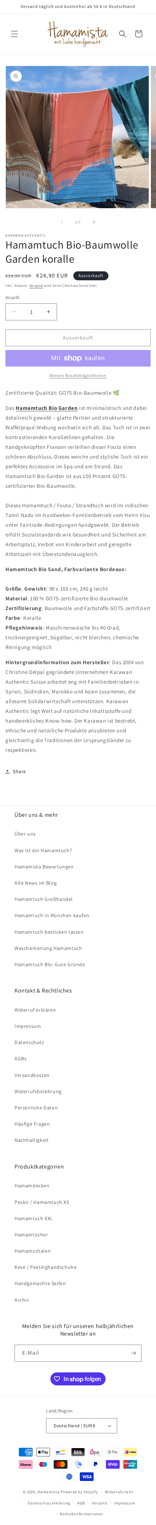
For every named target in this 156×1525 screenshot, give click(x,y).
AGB (81, 1503)
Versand (36, 285)
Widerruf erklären (35, 1010)
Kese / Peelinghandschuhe (46, 1267)
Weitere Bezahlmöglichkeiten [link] (78, 375)
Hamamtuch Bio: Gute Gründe (50, 964)
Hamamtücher (31, 1234)
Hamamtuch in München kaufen (52, 915)
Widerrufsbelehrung (38, 1091)
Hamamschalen (33, 1251)
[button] (14, 34)
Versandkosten (32, 1075)
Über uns (25, 834)
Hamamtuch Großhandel (44, 899)
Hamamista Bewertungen (44, 866)
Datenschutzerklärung (49, 1503)
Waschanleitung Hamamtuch (48, 948)
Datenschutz (29, 1042)
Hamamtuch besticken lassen (49, 932)
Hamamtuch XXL (34, 1218)
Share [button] (19, 771)
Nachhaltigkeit (32, 1140)
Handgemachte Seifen (40, 1283)
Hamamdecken (32, 1185)
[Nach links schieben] (62, 222)
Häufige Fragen (32, 1124)
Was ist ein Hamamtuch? (43, 850)
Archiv (22, 1300)
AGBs (20, 1058)
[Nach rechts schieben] (94, 222)
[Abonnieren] (133, 1353)
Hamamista (48, 1491)
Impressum (28, 1026)
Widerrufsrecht (119, 1491)
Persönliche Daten (36, 1107)
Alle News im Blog (36, 883)
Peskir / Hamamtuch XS (42, 1202)
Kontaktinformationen (81, 1513)
